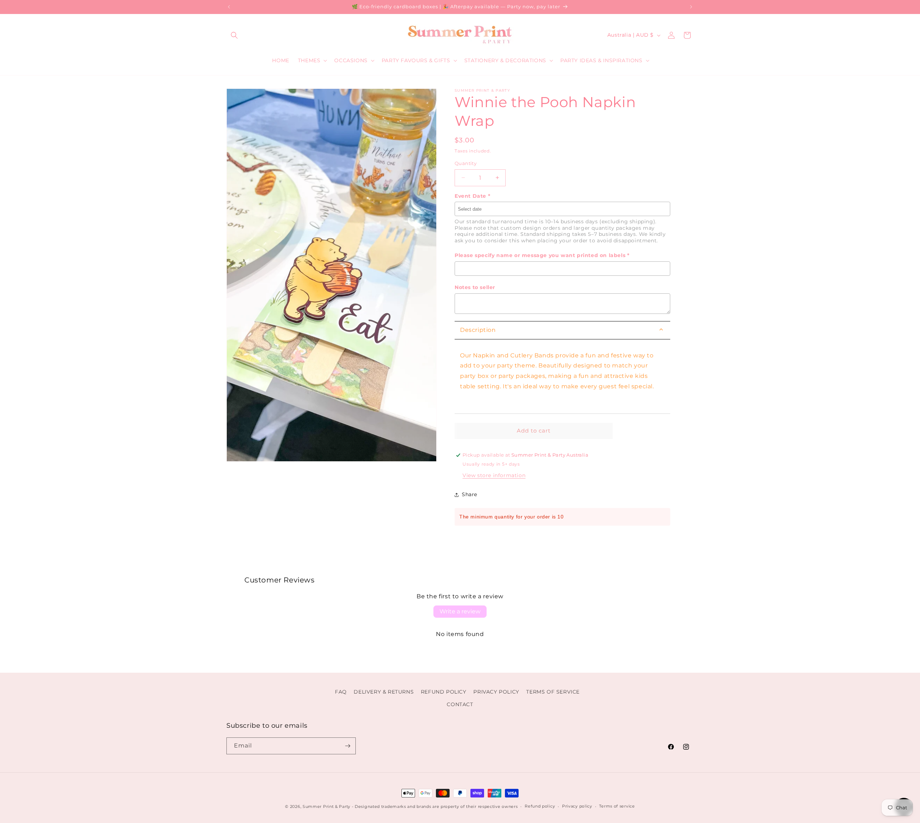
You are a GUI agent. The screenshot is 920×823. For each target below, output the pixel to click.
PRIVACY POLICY (496, 692)
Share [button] (469, 494)
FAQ (341, 692)
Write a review (460, 611)
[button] (234, 35)
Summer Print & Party (326, 806)
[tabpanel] (562, 376)
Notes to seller (475, 287)
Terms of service (617, 806)
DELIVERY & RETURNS (384, 692)
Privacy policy (577, 806)
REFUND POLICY (443, 692)
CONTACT (460, 704)
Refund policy (540, 806)
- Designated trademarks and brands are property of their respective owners (435, 806)
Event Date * (472, 196)
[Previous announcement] (229, 7)
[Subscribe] (347, 745)
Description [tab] (478, 329)
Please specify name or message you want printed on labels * (542, 255)
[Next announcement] (691, 7)
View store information (494, 475)
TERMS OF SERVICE (553, 692)
